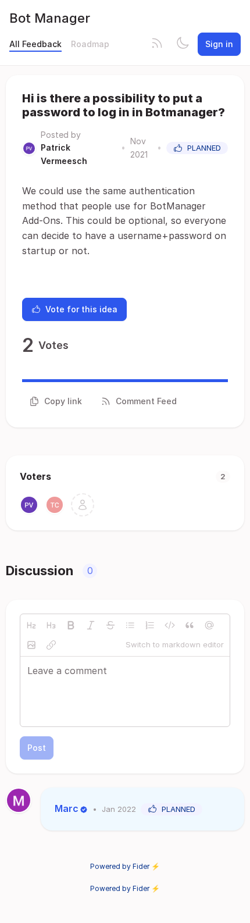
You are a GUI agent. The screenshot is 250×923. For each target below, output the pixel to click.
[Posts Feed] (157, 44)
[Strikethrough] (110, 625)
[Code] (169, 625)
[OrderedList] (150, 625)
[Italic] (90, 625)
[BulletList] (130, 625)
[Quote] (189, 625)
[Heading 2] (31, 625)
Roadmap (90, 44)
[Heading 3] (51, 625)
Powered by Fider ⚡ (125, 866)
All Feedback (35, 44)
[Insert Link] (51, 645)
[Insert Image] (31, 645)
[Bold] (71, 625)
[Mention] (209, 625)
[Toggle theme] (182, 44)
